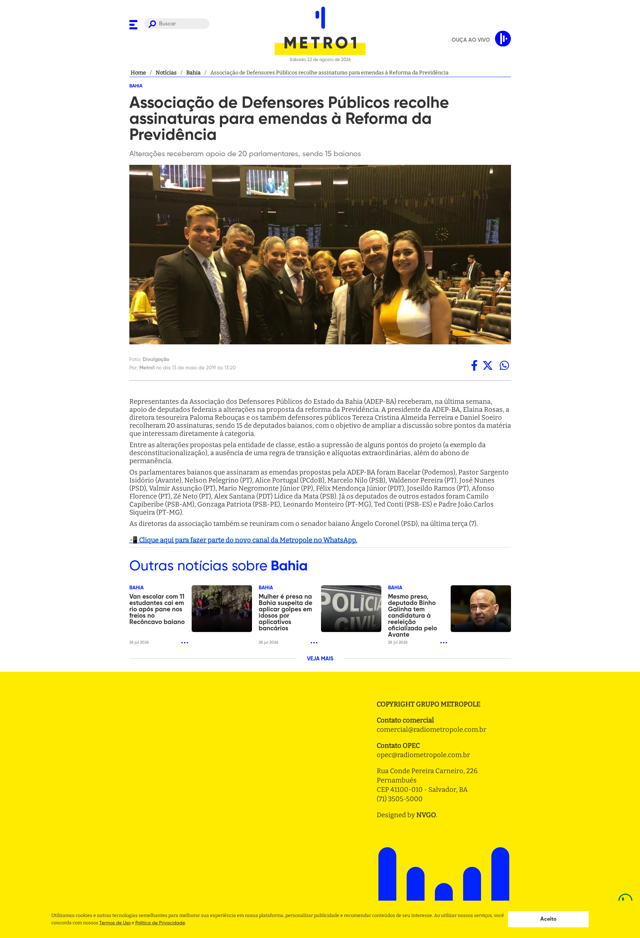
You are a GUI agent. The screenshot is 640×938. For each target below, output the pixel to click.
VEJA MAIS (320, 659)
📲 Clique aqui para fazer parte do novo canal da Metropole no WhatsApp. (243, 540)
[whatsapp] (504, 365)
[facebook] (474, 365)
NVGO (426, 815)
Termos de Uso (115, 923)
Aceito (548, 919)
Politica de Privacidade (160, 923)
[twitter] (487, 365)
